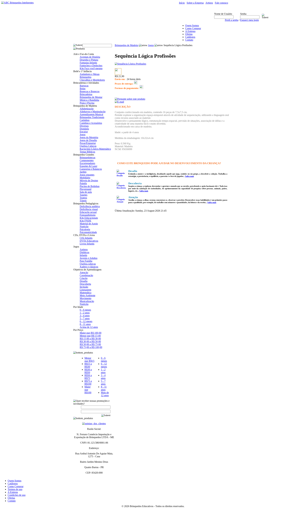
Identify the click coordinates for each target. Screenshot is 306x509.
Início (182, 2)
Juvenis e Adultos (88, 258)
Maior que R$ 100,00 (90, 332)
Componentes (87, 160)
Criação (83, 278)
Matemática (85, 292)
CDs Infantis (86, 238)
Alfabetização (87, 108)
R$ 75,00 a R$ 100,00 (91, 347)
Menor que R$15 (89, 359)
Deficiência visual (89, 209)
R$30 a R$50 (88, 371)
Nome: (78, 407)
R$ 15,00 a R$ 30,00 (90, 338)
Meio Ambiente (87, 295)
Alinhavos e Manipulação (93, 111)
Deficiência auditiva (90, 206)
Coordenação (86, 275)
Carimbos (84, 120)
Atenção (84, 272)
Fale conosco (221, 2)
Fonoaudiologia (87, 215)
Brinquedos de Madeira (126, 45)
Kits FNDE (85, 220)
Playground (85, 189)
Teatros (83, 197)
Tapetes (83, 195)
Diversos (84, 126)
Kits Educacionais (89, 218)
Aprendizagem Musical (91, 114)
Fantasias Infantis (88, 62)
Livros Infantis (87, 243)
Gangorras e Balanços (91, 169)
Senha (243, 13)
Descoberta (85, 284)
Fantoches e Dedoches (91, 65)
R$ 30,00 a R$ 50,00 (90, 341)
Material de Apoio (89, 223)
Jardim (83, 172)
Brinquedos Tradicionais (92, 117)
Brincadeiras (86, 94)
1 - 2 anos (85, 312)
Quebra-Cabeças (88, 146)
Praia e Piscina (87, 103)
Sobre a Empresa (195, 2)
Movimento (85, 298)
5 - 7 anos (85, 318)
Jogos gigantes (87, 174)
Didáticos (84, 252)
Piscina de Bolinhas (89, 186)
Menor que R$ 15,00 (90, 335)
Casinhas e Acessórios (91, 123)
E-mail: (77, 411)
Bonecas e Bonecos (89, 91)
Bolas (82, 88)
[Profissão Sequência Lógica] (118, 73)
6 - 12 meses (86, 321)
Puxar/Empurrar (88, 143)
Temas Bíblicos (87, 151)
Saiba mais (189, 176)
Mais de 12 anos (105, 394)
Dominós (84, 128)
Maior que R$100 (87, 389)
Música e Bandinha (89, 100)
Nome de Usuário (223, 13)
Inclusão (84, 286)
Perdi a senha (231, 20)
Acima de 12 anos (89, 327)
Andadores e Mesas (89, 74)
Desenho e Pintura (89, 59)
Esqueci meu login (249, 20)
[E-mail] (119, 101)
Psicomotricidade (88, 232)
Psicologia (85, 229)
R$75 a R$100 (88, 382)
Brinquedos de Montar (91, 97)
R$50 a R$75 (88, 377)
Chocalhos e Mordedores (92, 80)
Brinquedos (85, 77)
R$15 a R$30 (88, 365)
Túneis (83, 200)
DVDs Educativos (89, 240)
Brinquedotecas (87, 157)
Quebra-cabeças (88, 263)
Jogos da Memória (89, 137)
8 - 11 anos (85, 324)
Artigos (209, 2)
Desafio (83, 281)
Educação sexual (88, 212)
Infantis (83, 255)
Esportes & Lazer (88, 166)
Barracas (84, 85)
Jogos (82, 134)
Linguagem (85, 289)
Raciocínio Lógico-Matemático (95, 149)
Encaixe (84, 131)
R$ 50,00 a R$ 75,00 (90, 344)
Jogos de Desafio (88, 140)
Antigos (84, 249)
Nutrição (84, 226)
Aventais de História (90, 57)
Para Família (86, 261)
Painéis (83, 183)
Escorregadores (87, 163)
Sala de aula (86, 192)
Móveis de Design (89, 180)
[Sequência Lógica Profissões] (130, 63)
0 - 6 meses (85, 309)
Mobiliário (85, 177)
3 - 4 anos (85, 315)
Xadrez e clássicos (89, 266)
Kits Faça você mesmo (91, 68)
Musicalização (87, 301)
